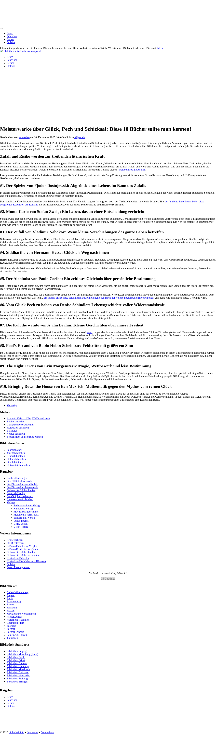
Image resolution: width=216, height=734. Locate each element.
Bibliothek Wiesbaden (18, 675)
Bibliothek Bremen (17, 663)
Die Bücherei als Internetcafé (22, 487)
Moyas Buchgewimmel (26, 511)
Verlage (11, 502)
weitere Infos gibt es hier (132, 169)
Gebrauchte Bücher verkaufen (23, 555)
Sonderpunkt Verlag (24, 517)
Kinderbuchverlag (23, 508)
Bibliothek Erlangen (17, 681)
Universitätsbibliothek (18, 465)
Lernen (10, 39)
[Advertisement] (108, 98)
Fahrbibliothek (14, 449)
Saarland (11, 625)
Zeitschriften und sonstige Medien (25, 436)
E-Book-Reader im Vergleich (22, 549)
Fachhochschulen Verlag (27, 505)
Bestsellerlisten (15, 540)
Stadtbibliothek (15, 462)
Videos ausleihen (16, 433)
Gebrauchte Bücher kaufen (21, 490)
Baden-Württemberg (18, 592)
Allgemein (79, 137)
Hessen (11, 610)
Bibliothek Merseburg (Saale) (22, 654)
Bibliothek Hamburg (18, 666)
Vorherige (12, 405)
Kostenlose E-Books (18, 558)
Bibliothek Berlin (16, 657)
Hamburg (12, 607)
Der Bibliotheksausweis (19, 481)
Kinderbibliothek (16, 456)
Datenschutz (47, 732)
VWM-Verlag (21, 526)
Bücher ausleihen (16, 421)
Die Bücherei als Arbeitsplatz (22, 484)
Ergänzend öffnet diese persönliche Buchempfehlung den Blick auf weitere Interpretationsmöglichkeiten (99, 297)
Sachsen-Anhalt (15, 631)
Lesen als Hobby (16, 493)
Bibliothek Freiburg (17, 678)
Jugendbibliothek (16, 452)
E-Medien (12, 430)
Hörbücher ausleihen (18, 427)
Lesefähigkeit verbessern (20, 496)
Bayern (11, 595)
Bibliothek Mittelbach (18, 669)
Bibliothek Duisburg (18, 672)
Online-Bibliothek (16, 459)
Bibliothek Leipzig (17, 651)
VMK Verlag (21, 523)
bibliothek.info (16, 732)
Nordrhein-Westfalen (18, 619)
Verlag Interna (21, 520)
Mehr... (161, 48)
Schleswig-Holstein (17, 634)
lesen (89, 332)
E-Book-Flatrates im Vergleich (23, 546)
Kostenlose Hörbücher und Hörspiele (26, 561)
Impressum (32, 732)
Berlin (10, 598)
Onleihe (11, 42)
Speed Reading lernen (18, 567)
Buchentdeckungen (17, 478)
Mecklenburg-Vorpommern (21, 613)
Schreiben (12, 36)
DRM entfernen (15, 543)
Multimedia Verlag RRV (26, 514)
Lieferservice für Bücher (20, 499)
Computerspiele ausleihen (20, 424)
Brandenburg (14, 601)
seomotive (24, 137)
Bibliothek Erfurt (16, 660)
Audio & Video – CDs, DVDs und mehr (28, 418)
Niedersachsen (14, 616)
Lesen (10, 33)
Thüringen (12, 638)
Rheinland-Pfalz (15, 622)
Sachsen (11, 628)
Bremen (11, 604)
